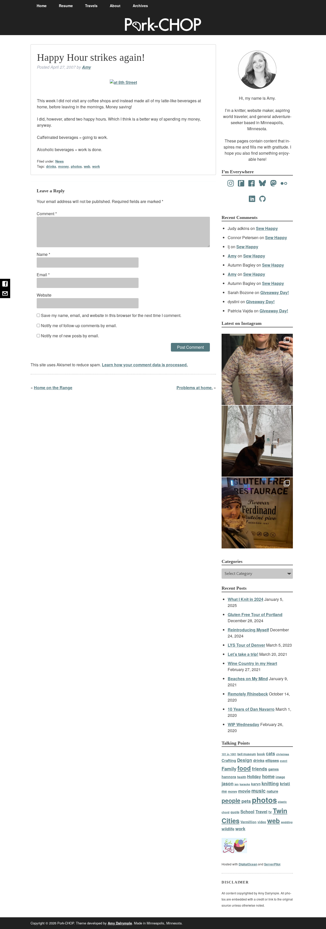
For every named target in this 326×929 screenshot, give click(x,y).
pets (246, 801)
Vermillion (248, 822)
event (283, 761)
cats (270, 753)
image (280, 777)
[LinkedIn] (252, 199)
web (87, 166)
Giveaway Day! (274, 292)
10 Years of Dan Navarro (251, 709)
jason (228, 783)
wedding (287, 822)
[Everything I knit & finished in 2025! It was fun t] (257, 369)
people (231, 800)
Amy (86, 67)
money (63, 166)
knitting (270, 783)
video (261, 822)
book (261, 753)
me (224, 791)
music (258, 790)
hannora (229, 776)
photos (76, 166)
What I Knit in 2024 (245, 599)
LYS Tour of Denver (246, 645)
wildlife (228, 829)
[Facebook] (251, 183)
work (96, 166)
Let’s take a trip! (243, 654)
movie (244, 791)
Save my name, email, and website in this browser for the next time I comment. (111, 315)
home (268, 776)
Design (244, 760)
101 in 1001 (229, 754)
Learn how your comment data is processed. (145, 365)
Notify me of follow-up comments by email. (79, 325)
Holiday (254, 776)
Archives (140, 5)
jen (237, 784)
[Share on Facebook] (5, 283)
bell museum (246, 754)
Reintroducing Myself (248, 630)
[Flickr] (284, 183)
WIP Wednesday (243, 724)
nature (272, 791)
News (59, 161)
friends (259, 768)
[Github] (262, 199)
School (247, 811)
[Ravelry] (241, 183)
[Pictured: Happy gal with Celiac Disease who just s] (257, 512)
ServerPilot (272, 864)
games (273, 769)
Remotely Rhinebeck (248, 694)
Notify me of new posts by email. (70, 336)
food (244, 768)
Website (44, 295)
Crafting (229, 760)
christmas (282, 754)
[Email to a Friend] (5, 293)
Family (229, 768)
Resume (66, 5)
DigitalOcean (248, 864)
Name (43, 254)
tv (270, 811)
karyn (256, 783)
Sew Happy (267, 228)
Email (43, 275)
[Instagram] (230, 183)
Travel (261, 811)
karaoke (245, 784)
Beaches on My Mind (248, 678)
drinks (51, 166)
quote (234, 812)
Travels (91, 5)
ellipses (272, 760)
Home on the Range (53, 387)
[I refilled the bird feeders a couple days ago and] (257, 441)
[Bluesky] (262, 183)
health (241, 777)
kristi (285, 783)
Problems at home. (194, 387)
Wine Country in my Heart (252, 663)
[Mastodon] (273, 183)
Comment (47, 213)
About (115, 5)
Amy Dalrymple (120, 923)
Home (42, 5)
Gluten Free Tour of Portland (255, 614)
